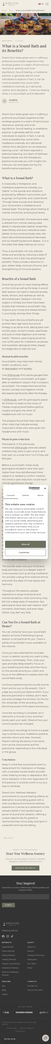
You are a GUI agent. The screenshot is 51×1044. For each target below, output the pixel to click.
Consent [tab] (11, 495)
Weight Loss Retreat (11, 964)
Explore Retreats (25, 868)
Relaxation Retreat (10, 968)
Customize (24, 552)
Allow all (26, 544)
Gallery (5, 994)
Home (4, 10)
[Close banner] (45, 488)
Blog (11, 10)
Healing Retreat (9, 959)
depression (11, 368)
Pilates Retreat (8, 955)
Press (29, 968)
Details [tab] (25, 495)
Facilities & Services (35, 955)
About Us (31, 947)
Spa (3, 986)
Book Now (10, 1039)
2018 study (10, 400)
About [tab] (40, 495)
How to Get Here (34, 990)
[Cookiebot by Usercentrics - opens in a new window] (30, 488)
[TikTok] (12, 936)
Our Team (31, 964)
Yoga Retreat (7, 947)
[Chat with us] (45, 1038)
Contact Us (32, 986)
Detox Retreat (8, 951)
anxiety (28, 368)
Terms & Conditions (27, 1028)
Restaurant (32, 959)
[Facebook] (3, 936)
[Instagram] (7, 936)
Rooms (30, 951)
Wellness (7, 41)
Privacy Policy (12, 1028)
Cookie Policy (20, 1031)
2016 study (13, 375)
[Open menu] (47, 4)
